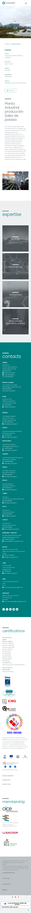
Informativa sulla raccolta (10, 907)
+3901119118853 (8, 501)
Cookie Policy (6, 878)
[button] (3, 181)
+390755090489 (8, 422)
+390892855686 (8, 461)
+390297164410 (8, 488)
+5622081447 (7, 571)
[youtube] (13, 609)
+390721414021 (8, 435)
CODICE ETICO (6, 780)
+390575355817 (8, 474)
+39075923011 (7, 371)
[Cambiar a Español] (18, 897)
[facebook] (3, 609)
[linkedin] (17, 609)
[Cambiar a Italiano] (12, 897)
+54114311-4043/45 (9, 539)
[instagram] (10, 609)
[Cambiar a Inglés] (15, 897)
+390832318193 (8, 514)
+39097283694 (8, 527)
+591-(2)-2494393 (9, 555)
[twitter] (7, 609)
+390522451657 (8, 448)
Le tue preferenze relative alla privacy (17, 903)
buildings (7, 44)
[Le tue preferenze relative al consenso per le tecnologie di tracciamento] (28, 910)
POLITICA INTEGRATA (7, 776)
